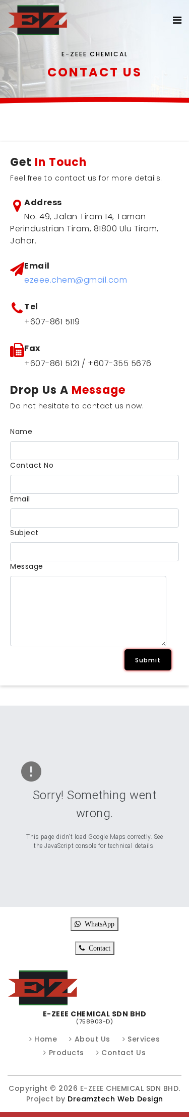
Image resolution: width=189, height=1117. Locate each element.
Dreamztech (91, 1099)
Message (26, 566)
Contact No (31, 465)
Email (20, 499)
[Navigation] (177, 20)
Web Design (139, 1099)
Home (45, 1039)
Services (144, 1039)
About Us (92, 1039)
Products (66, 1053)
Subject (24, 533)
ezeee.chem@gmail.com (75, 280)
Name (21, 431)
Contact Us (123, 1053)
